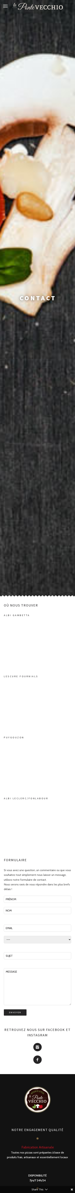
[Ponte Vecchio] (37, 6)
